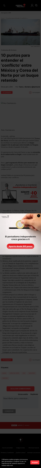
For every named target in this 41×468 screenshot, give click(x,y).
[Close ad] (38, 215)
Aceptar (35, 462)
